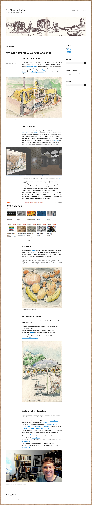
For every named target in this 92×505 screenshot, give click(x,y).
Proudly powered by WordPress (22, 499)
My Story (69, 52)
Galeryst (24, 72)
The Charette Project (16, 10)
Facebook (69, 51)
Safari (78, 10)
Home (73, 10)
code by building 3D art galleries (31, 428)
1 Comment (8, 65)
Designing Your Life (31, 66)
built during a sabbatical (37, 72)
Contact (84, 10)
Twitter (68, 48)
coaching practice (44, 70)
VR (16, 63)
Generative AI (25, 132)
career (8, 61)
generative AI (13, 63)
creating (34, 250)
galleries (56, 140)
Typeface (36, 132)
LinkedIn (69, 49)
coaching (12, 61)
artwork (32, 332)
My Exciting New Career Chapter (28, 52)
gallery (59, 178)
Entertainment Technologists (30, 337)
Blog (7, 59)
